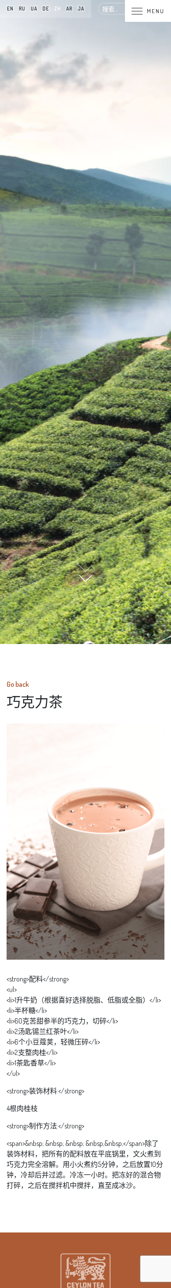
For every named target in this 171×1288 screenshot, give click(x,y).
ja (81, 8)
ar (69, 8)
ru (22, 8)
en (10, 8)
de (46, 8)
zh (57, 8)
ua (34, 8)
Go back (18, 684)
